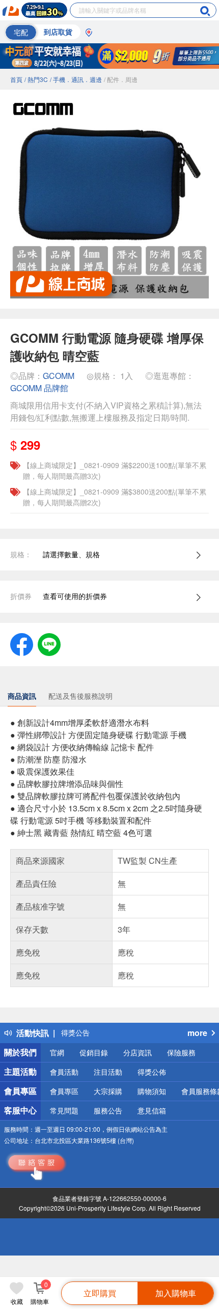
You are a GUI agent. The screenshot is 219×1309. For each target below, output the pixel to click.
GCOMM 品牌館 (39, 388)
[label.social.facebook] (21, 643)
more (197, 1033)
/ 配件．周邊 (121, 79)
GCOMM (58, 375)
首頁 (16, 79)
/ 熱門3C (36, 79)
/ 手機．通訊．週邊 (76, 79)
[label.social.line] (49, 643)
